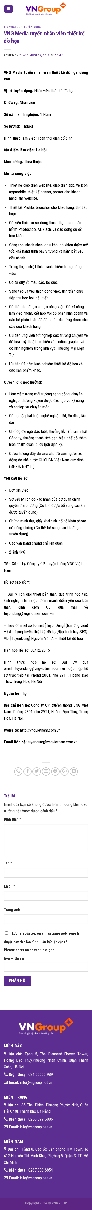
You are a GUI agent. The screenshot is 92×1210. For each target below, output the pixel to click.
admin (59, 55)
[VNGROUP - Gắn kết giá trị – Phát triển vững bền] (46, 9)
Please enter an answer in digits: (29, 950)
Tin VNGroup (13, 27)
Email (9, 886)
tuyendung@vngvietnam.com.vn (40, 668)
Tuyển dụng (32, 27)
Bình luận (12, 819)
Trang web (12, 910)
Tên (8, 863)
